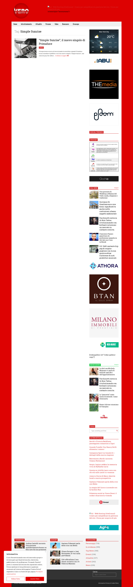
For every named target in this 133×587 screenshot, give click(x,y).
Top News (90, 551)
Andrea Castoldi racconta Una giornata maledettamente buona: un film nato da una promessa (36, 546)
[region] (25, 567)
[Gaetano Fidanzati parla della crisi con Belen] (55, 545)
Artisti (88, 561)
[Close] (45, 551)
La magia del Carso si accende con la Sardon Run (103, 488)
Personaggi (90, 543)
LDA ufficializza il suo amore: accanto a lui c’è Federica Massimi (70, 561)
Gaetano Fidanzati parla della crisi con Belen (103, 483)
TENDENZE (19, 540)
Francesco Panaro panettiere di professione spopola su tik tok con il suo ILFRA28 (108, 238)
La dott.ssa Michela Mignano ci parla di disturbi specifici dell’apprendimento (107, 371)
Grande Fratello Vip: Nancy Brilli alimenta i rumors (103, 448)
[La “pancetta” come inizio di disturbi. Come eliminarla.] (93, 398)
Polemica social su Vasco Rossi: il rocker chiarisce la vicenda (103, 494)
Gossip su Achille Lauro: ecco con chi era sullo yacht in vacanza (102, 471)
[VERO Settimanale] (21, 14)
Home (15, 24)
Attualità (39, 24)
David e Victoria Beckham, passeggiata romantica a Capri (102, 442)
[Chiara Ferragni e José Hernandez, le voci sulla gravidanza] (55, 553)
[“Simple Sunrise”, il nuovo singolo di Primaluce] (25, 48)
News (88, 565)
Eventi (88, 554)
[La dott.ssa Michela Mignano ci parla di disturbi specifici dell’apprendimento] (93, 371)
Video (56, 24)
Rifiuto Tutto (15, 579)
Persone (48, 24)
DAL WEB (93, 188)
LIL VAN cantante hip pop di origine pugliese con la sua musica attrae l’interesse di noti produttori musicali (108, 252)
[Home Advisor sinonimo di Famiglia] (93, 407)
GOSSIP (54, 540)
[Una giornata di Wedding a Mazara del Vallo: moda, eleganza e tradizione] (93, 195)
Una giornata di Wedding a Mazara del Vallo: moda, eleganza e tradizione (108, 195)
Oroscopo (76, 24)
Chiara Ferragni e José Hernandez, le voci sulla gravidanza (70, 553)
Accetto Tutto (34, 579)
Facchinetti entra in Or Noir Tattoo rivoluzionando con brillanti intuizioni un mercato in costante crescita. (108, 224)
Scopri (116, 187)
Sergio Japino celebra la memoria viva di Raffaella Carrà (103, 465)
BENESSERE (95, 365)
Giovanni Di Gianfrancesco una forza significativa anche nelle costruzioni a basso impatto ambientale (108, 208)
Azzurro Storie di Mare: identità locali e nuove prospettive (102, 477)
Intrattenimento (26, 24)
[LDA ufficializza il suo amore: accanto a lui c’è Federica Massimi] (55, 562)
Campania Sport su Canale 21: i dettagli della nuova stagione (101, 454)
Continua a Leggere (61, 56)
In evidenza (91, 547)
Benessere (65, 24)
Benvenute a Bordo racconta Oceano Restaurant (100, 460)
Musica (41, 47)
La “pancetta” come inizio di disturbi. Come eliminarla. (108, 397)
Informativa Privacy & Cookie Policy (108, 583)
